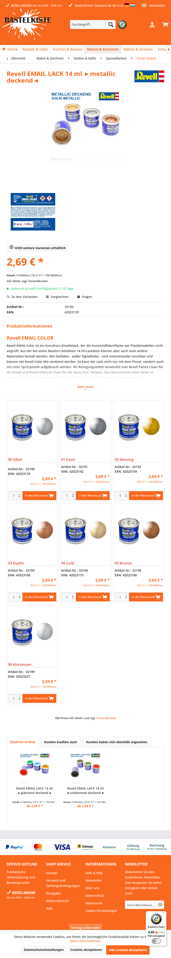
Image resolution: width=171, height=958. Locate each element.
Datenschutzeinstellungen (44, 950)
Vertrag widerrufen (85, 928)
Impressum (94, 903)
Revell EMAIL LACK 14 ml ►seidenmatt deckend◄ (85, 790)
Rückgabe (53, 893)
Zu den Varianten (23, 297)
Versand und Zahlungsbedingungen (63, 883)
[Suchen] (111, 24)
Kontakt (52, 873)
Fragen (86, 297)
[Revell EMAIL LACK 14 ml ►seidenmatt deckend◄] (85, 768)
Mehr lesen (85, 387)
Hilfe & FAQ (94, 873)
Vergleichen (59, 297)
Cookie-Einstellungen (101, 911)
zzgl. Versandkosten (35, 281)
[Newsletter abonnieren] (160, 905)
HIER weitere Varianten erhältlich (40, 248)
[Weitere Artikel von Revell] (149, 78)
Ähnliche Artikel (22, 742)
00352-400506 (21, 5)
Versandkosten (106, 718)
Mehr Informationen (85, 941)
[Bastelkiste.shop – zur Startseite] (26, 24)
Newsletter (156, 5)
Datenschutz (95, 895)
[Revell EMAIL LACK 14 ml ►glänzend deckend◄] (34, 768)
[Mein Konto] (152, 24)
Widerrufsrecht (57, 901)
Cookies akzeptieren (86, 950)
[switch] (156, 941)
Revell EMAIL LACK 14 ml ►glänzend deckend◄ (34, 790)
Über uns (92, 888)
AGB (49, 908)
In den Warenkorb (36, 495)
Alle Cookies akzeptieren (128, 950)
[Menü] (164, 914)
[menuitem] (99, 24)
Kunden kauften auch (60, 742)
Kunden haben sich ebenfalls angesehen (116, 742)
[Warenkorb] (164, 24)
